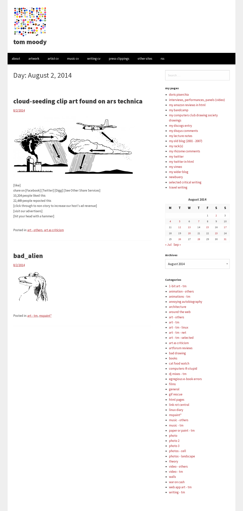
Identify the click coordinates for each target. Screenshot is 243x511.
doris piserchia (179, 94)
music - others (178, 420)
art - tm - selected (181, 338)
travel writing (178, 187)
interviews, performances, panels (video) (197, 100)
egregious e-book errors (185, 379)
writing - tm (177, 492)
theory (173, 461)
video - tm (176, 472)
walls (172, 477)
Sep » (177, 245)
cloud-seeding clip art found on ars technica (78, 101)
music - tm (176, 425)
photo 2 (174, 441)
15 (207, 227)
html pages (176, 400)
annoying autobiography (185, 302)
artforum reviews (181, 348)
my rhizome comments (184, 151)
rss (162, 58)
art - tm (32, 316)
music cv (73, 58)
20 (189, 233)
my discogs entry (180, 126)
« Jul (168, 245)
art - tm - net (177, 332)
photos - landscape (182, 456)
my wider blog (178, 172)
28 (198, 239)
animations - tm (179, 296)
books (173, 358)
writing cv (93, 58)
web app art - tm (180, 487)
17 (225, 227)
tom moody (30, 42)
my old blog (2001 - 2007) (185, 141)
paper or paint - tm (182, 430)
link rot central (179, 405)
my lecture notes (180, 136)
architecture (177, 307)
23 (216, 233)
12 (179, 227)
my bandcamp (178, 110)
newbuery (176, 177)
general (174, 389)
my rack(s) (176, 146)
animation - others (181, 291)
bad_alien (28, 256)
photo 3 (174, 446)
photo (173, 436)
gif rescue (175, 394)
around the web (180, 312)
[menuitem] (16, 58)
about (16, 58)
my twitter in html (181, 162)
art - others (35, 230)
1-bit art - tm (177, 286)
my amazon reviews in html (187, 105)
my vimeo (175, 167)
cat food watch (179, 363)
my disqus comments (183, 131)
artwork (33, 58)
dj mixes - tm (177, 374)
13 (189, 227)
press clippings (119, 58)
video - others (178, 466)
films (172, 384)
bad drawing (177, 353)
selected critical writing (185, 182)
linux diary (176, 410)
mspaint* (45, 316)
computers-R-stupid (183, 368)
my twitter (176, 156)
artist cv (53, 58)
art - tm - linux (178, 327)
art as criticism (54, 230)
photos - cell (177, 451)
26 (179, 239)
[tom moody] (30, 21)
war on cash (177, 482)
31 (225, 239)
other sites (145, 58)
